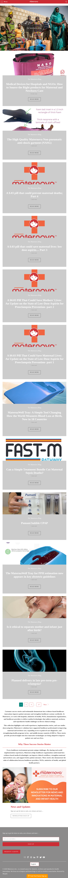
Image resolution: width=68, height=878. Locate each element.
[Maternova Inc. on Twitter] (40, 857)
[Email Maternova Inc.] (25, 857)
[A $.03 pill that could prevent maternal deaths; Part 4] (34, 173)
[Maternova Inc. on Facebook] (28, 857)
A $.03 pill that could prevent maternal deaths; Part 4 (34, 194)
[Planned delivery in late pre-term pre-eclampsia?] (34, 661)
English (33, 864)
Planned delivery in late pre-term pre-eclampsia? (34, 682)
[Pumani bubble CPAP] (34, 503)
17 (39, 704)
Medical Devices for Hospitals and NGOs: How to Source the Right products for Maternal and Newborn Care (34, 87)
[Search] (66, 2)
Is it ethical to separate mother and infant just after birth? (34, 628)
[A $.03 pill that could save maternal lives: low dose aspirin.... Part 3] (34, 227)
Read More (34, 99)
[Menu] (1, 2)
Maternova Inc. (12, 869)
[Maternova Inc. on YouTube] (43, 857)
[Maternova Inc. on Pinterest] (37, 857)
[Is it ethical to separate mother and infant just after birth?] (34, 607)
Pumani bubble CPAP (34, 523)
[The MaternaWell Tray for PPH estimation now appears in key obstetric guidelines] (34, 554)
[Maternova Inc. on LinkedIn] (34, 857)
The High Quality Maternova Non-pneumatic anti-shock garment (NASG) (34, 141)
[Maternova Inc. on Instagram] (31, 857)
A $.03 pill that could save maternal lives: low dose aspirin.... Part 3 (34, 248)
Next (45, 704)
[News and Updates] (34, 785)
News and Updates (20, 806)
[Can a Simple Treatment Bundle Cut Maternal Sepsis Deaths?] (34, 450)
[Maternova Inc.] (34, 2)
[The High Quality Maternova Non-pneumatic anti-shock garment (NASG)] (34, 120)
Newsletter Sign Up (21, 815)
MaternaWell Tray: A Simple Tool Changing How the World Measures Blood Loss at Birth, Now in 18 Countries (34, 416)
